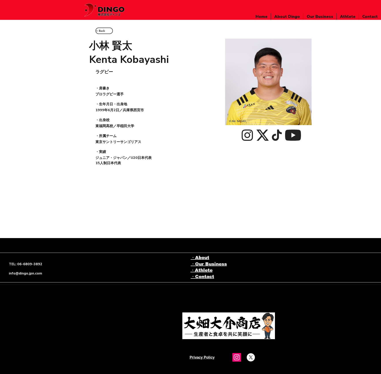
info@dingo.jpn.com (25, 273)
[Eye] (228, 325)
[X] (251, 357)
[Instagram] (236, 357)
